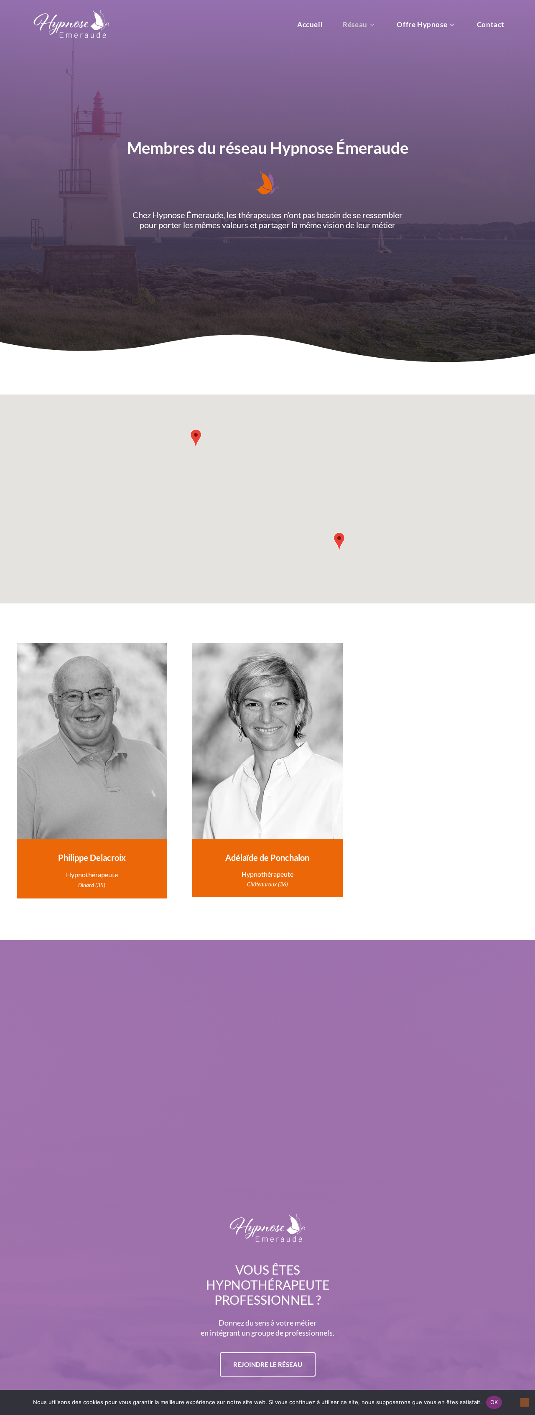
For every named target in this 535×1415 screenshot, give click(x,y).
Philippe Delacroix (92, 858)
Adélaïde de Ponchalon (267, 858)
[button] (195, 438)
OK (494, 1402)
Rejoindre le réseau (267, 1364)
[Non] (524, 1402)
